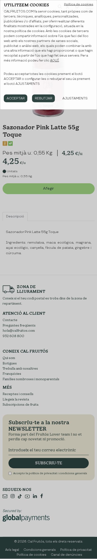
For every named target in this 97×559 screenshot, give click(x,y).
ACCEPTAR (16, 98)
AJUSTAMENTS (75, 98)
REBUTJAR (43, 98)
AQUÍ (54, 60)
